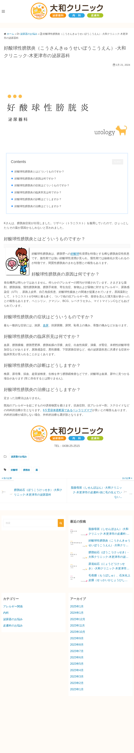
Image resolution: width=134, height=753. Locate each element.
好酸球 (75, 253)
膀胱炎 (26, 470)
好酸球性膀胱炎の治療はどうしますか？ (38, 206)
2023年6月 (77, 657)
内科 (6, 612)
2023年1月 (77, 689)
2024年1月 (77, 612)
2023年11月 (77, 625)
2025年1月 (77, 606)
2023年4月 (77, 670)
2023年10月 (77, 631)
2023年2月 (77, 683)
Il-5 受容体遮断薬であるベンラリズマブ (67, 410)
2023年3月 (77, 676)
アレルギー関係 (13, 606)
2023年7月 (77, 651)
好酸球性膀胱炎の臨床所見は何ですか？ (38, 192)
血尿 (46, 325)
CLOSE (117, 162)
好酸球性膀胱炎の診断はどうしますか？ (38, 199)
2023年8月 (77, 644)
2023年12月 (77, 619)
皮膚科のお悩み (13, 625)
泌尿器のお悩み (19, 456)
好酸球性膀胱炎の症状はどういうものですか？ (41, 185)
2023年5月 (77, 663)
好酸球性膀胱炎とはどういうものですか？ (39, 171)
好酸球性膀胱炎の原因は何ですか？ (35, 178)
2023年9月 (77, 638)
